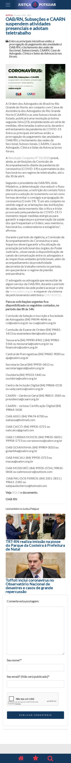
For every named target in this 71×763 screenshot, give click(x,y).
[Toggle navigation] (8, 4)
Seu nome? (14, 660)
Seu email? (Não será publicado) (28, 676)
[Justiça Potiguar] (20, 758)
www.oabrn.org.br (21, 291)
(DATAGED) (52, 295)
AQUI (16, 492)
